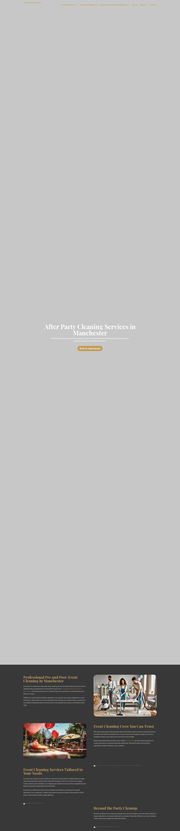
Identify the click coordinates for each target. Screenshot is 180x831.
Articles (135, 5)
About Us (143, 5)
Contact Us (153, 5)
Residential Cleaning (88, 5)
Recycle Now (130, 740)
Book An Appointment (90, 348)
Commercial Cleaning (68, 5)
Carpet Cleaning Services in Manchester (113, 5)
